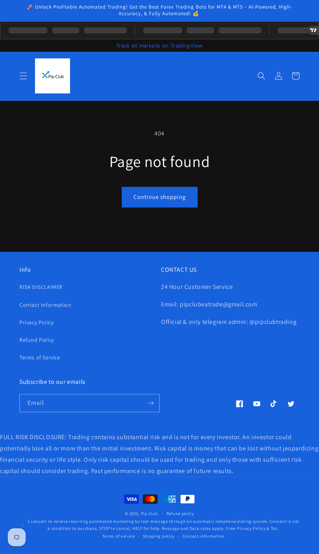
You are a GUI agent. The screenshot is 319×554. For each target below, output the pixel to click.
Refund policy (180, 513)
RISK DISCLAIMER (41, 286)
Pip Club (149, 513)
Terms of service (118, 536)
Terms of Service (39, 357)
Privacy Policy (36, 322)
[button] (23, 75)
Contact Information (45, 304)
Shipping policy (159, 536)
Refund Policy (36, 339)
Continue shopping (159, 196)
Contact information (203, 536)
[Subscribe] (150, 403)
